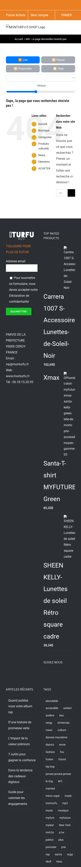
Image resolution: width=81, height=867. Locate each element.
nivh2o (50, 832)
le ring (49, 781)
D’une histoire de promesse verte (19, 725)
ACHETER (44, 168)
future (62, 759)
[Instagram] (55, 673)
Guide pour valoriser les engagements (17, 798)
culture (62, 730)
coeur (49, 730)
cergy (49, 722)
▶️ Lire (23, 59)
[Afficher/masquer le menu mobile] (73, 28)
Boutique (43, 130)
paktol (49, 840)
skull (48, 861)
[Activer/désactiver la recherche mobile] (66, 28)
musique (63, 810)
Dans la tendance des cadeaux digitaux (20, 776)
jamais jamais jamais (58, 774)
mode (68, 796)
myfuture (65, 818)
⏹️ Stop (58, 68)
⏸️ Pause (58, 59)
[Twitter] (50, 673)
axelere (50, 715)
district (50, 744)
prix (63, 847)
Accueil (42, 124)
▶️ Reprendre (23, 68)
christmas (63, 722)
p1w (61, 832)
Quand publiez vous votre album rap (20, 706)
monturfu (51, 803)
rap (48, 854)
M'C (60, 781)
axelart (67, 708)
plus (61, 840)
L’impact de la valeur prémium (19, 741)
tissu (59, 861)
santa (58, 854)
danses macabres (56, 737)
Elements (44, 161)
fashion (50, 752)
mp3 (65, 803)
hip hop (50, 766)
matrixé (50, 788)
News (41, 155)
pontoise (51, 847)
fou (62, 752)
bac (61, 715)
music (49, 810)
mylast (50, 825)
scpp (70, 854)
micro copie (53, 796)
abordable (52, 701)
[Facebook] (44, 673)
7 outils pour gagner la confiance (22, 757)
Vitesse (41, 85)
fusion (49, 759)
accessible (52, 708)
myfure (50, 818)
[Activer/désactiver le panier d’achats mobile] (59, 28)
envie (62, 744)
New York (65, 825)
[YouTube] (60, 673)
